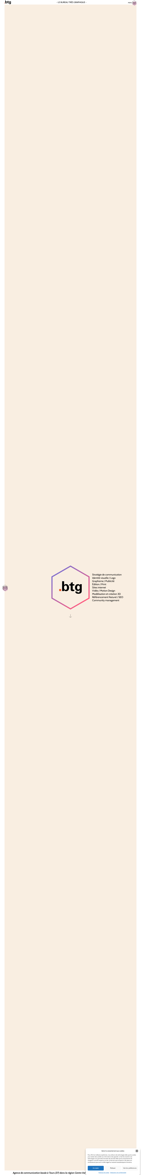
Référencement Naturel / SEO (107, 597)
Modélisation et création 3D (106, 593)
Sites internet (99, 587)
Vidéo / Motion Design (103, 590)
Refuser (113, 1168)
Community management (105, 600)
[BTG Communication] (7, 2)
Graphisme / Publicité (103, 581)
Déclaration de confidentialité (118, 1172)
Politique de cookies (104, 1172)
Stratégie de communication (107, 574)
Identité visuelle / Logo (104, 577)
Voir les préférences (130, 1168)
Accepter (96, 1168)
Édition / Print (99, 584)
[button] (137, 1151)
